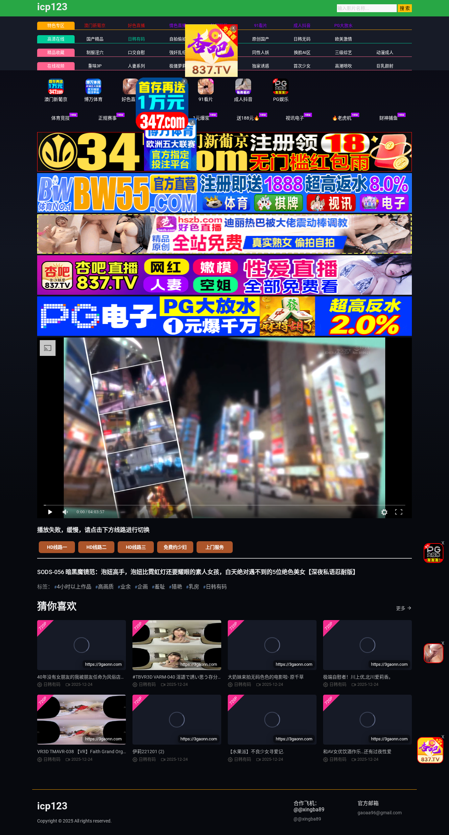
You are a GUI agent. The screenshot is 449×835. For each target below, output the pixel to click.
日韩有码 (136, 38)
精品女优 (219, 52)
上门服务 (214, 547)
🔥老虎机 (341, 118)
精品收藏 (55, 52)
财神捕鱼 (388, 118)
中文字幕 (219, 38)
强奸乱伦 (177, 52)
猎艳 (177, 587)
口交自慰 (136, 52)
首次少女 (302, 65)
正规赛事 (107, 118)
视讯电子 (295, 118)
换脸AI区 (302, 52)
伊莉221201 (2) (148, 751)
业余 (125, 587)
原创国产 (260, 38)
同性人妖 (260, 52)
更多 (400, 608)
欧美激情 (343, 38)
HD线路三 (136, 547)
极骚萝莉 (177, 65)
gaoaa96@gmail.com (380, 812)
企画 (142, 587)
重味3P (95, 65)
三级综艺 (343, 52)
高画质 (106, 587)
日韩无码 (302, 38)
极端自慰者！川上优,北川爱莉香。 (358, 677)
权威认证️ (154, 118)
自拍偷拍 (177, 38)
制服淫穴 (95, 52)
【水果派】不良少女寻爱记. (256, 751)
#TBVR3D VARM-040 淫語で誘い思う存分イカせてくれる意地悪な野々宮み (209, 677)
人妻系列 (136, 65)
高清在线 (55, 38)
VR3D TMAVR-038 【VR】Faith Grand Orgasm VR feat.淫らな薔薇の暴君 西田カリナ (123, 751)
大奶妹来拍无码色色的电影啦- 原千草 (266, 677)
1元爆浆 (201, 118)
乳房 (194, 587)
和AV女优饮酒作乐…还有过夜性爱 (357, 751)
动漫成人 (384, 52)
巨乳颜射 (384, 65)
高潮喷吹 (343, 65)
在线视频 (55, 65)
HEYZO (219, 65)
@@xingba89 (307, 819)
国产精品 (95, 38)
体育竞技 (60, 118)
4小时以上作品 (74, 587)
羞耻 (159, 587)
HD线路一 (57, 547)
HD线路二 (96, 547)
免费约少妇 (175, 547)
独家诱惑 (260, 65)
